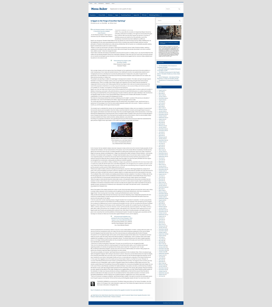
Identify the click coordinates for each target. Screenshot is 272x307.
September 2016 (163, 234)
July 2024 (161, 121)
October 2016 (162, 232)
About (113, 3)
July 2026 (161, 91)
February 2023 (162, 137)
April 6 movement (126, 295)
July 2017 (161, 218)
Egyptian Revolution (142, 295)
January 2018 (162, 208)
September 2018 (163, 198)
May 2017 (161, 221)
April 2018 (161, 203)
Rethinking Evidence (154, 15)
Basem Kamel (134, 295)
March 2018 (161, 205)
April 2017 (161, 222)
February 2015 (162, 264)
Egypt (116, 15)
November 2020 (163, 169)
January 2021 (162, 166)
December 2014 (162, 268)
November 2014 (162, 269)
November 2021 (162, 154)
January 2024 (162, 127)
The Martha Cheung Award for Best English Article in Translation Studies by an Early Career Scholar (168, 74)
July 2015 (161, 256)
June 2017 (161, 219)
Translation (93, 15)
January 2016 (162, 247)
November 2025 (163, 98)
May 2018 (161, 201)
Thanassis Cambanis (116, 296)
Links (95, 3)
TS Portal (144, 15)
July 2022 (161, 143)
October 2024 (162, 116)
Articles (111, 23)
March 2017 (161, 224)
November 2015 (162, 250)
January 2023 (162, 138)
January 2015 (162, 266)
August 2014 (162, 274)
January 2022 (162, 151)
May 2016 (161, 240)
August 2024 (162, 119)
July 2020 (161, 175)
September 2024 (163, 117)
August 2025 (162, 99)
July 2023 (161, 132)
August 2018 (162, 200)
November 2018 (163, 195)
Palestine (110, 15)
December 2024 (163, 112)
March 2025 (161, 108)
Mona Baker (99, 8)
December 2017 (162, 209)
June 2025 (161, 103)
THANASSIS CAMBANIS (121, 30)
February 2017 (162, 226)
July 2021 (161, 158)
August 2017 (162, 216)
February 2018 (162, 206)
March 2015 (161, 263)
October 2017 (162, 213)
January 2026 (162, 96)
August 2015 (162, 255)
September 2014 (163, 273)
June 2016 (161, 239)
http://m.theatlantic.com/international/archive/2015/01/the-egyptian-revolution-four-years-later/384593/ (117, 290)
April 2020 (161, 180)
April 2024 (161, 124)
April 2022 (161, 148)
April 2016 (161, 242)
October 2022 (162, 142)
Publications (101, 3)
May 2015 (161, 260)
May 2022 (161, 146)
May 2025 (161, 104)
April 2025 (161, 106)
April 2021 (161, 163)
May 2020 (161, 179)
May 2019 (161, 188)
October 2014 (162, 271)
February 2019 (162, 192)
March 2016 (161, 243)
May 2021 (161, 161)
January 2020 (162, 185)
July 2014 (161, 276)
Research (108, 3)
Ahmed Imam (118, 295)
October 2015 (162, 251)
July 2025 (161, 101)
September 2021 (163, 156)
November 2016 (163, 230)
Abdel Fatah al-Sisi (96, 295)
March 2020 (161, 182)
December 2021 (162, 153)
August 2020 (162, 174)
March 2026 (161, 95)
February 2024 (162, 125)
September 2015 (163, 253)
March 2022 (161, 150)
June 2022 (161, 145)
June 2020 (161, 177)
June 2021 (161, 159)
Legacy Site (136, 15)
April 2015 (161, 261)
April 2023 (161, 135)
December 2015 (162, 248)
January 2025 (162, 111)
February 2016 (162, 245)
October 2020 (162, 171)
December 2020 (163, 167)
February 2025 (162, 109)
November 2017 (162, 211)
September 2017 (163, 214)
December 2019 (162, 187)
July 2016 (161, 237)
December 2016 (162, 229)
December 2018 (162, 193)
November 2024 (163, 114)
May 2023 (161, 133)
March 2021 (161, 164)
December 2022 (163, 140)
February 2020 (162, 184)
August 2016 (162, 235)
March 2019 (161, 190)
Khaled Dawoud (99, 296)
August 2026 (162, 90)
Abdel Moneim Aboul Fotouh (108, 295)
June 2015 (161, 258)
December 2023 (163, 129)
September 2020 (163, 172)
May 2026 (161, 93)
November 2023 (163, 130)
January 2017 (162, 227)
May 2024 (161, 122)
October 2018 (162, 196)
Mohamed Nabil (106, 296)
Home (91, 3)
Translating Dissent (126, 15)
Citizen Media (101, 15)
